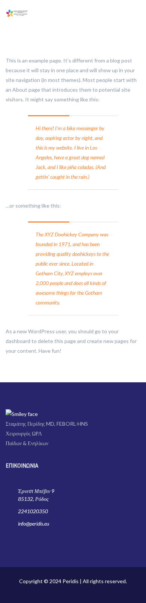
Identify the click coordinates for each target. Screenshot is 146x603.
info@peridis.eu (33, 523)
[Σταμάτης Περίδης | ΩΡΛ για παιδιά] (17, 12)
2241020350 (33, 511)
